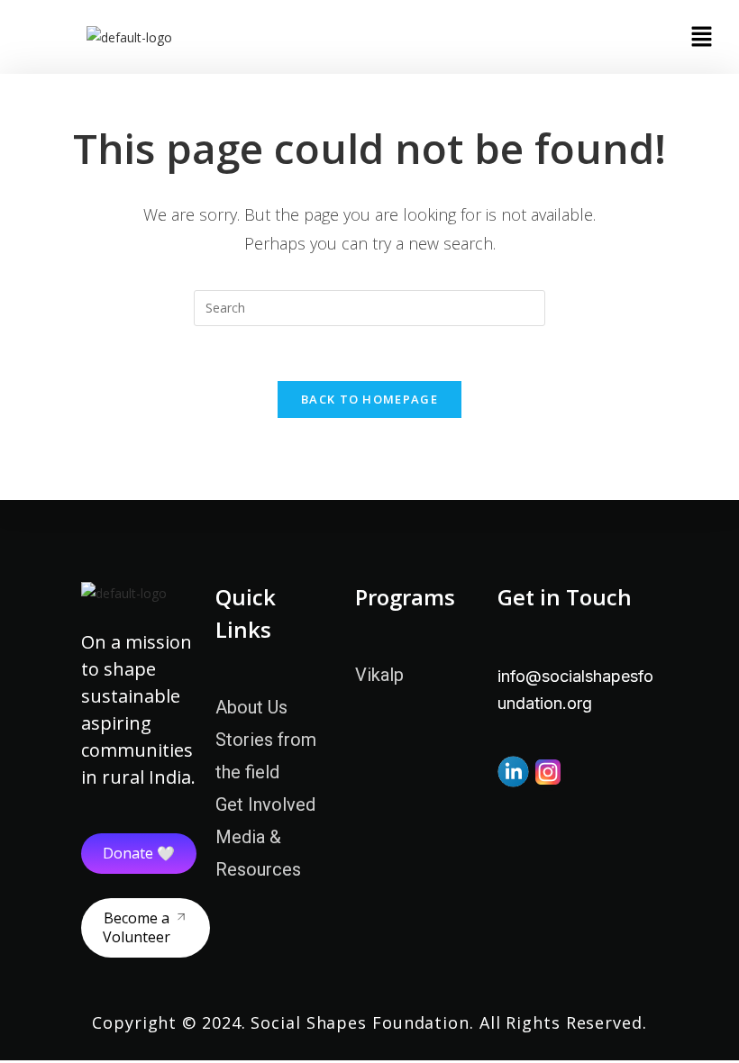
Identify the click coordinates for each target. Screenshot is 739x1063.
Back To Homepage (369, 399)
